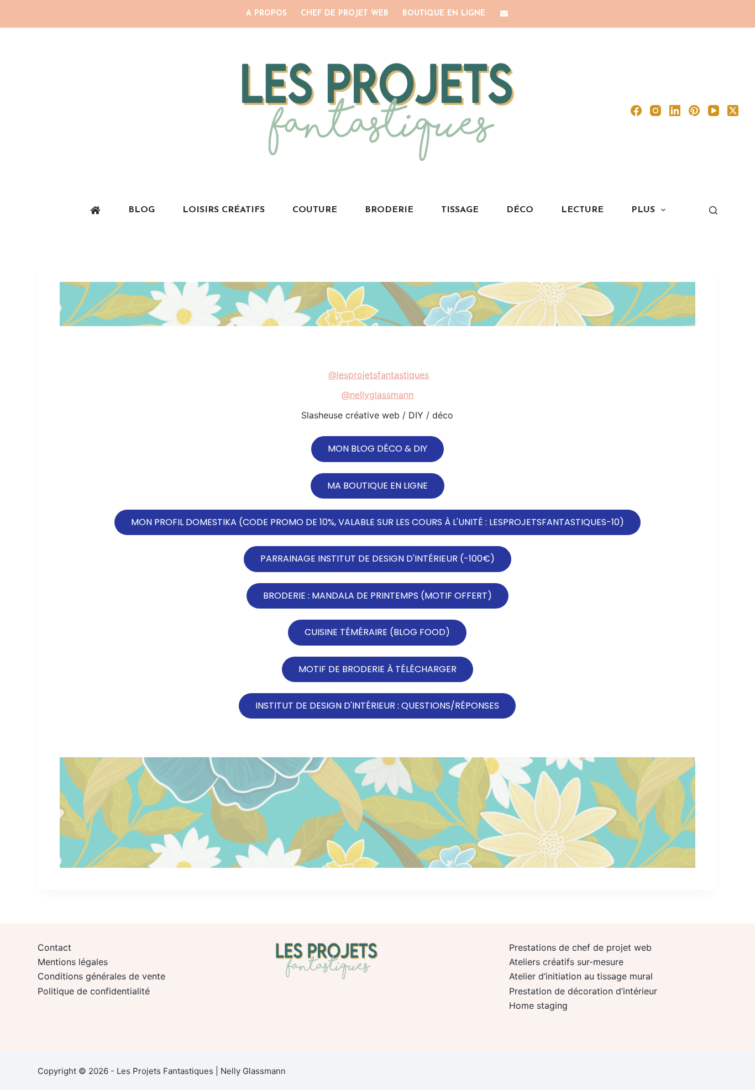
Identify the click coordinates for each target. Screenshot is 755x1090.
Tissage (460, 210)
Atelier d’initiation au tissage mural (581, 976)
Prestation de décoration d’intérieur (583, 991)
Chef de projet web (345, 13)
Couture (314, 210)
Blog (141, 210)
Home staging (538, 1005)
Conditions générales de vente (101, 976)
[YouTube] (713, 110)
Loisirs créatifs (223, 210)
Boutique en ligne (443, 13)
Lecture (582, 210)
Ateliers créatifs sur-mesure (566, 961)
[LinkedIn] (674, 110)
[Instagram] (655, 110)
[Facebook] (636, 110)
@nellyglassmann (377, 394)
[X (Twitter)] (732, 110)
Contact (54, 947)
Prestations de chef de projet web (580, 947)
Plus (643, 210)
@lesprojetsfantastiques (378, 374)
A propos (266, 13)
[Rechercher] (713, 210)
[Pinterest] (694, 110)
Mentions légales (73, 961)
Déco (519, 210)
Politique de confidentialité (94, 991)
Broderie (389, 210)
